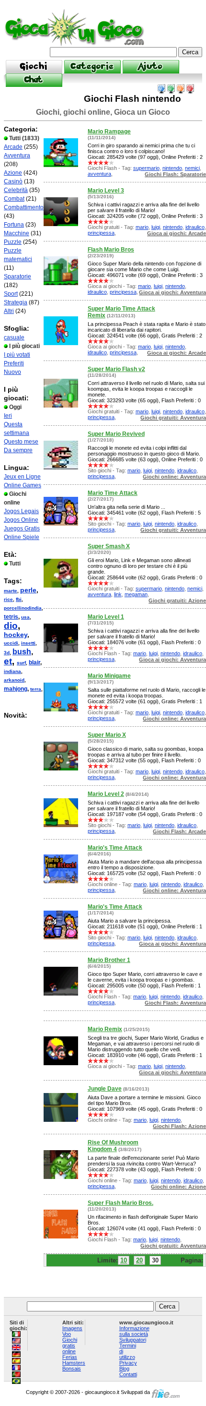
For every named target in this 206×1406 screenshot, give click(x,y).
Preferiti (14, 363)
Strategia (15, 302)
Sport (11, 293)
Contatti (128, 1374)
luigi (155, 227)
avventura (99, 174)
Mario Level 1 (106, 616)
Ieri (8, 415)
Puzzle (13, 242)
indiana (12, 671)
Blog (124, 1368)
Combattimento (24, 207)
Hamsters (73, 1363)
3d (7, 652)
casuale (14, 337)
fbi (19, 599)
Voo (66, 1334)
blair (34, 662)
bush (21, 652)
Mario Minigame (109, 676)
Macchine (16, 233)
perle (28, 590)
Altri (9, 311)
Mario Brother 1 (109, 960)
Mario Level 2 (106, 794)
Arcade (13, 147)
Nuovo (12, 372)
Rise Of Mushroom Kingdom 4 (113, 1146)
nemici (192, 168)
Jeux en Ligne (22, 476)
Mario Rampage (109, 131)
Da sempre (18, 450)
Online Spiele (21, 537)
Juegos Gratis (22, 528)
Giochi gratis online (69, 1345)
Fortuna (14, 224)
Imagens (72, 1328)
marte (10, 590)
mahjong (15, 688)
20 (139, 1260)
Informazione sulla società (134, 1331)
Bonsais (71, 1368)
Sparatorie (17, 276)
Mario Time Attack (112, 493)
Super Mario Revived (116, 434)
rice (8, 599)
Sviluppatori (132, 1340)
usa (25, 617)
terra (35, 689)
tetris (11, 616)
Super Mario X (107, 735)
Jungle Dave (105, 1088)
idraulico (195, 227)
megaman (136, 594)
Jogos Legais (21, 511)
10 (123, 1260)
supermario (146, 168)
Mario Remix (105, 1029)
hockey (15, 634)
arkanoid (14, 680)
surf (21, 662)
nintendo (172, 168)
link (118, 594)
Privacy (128, 1363)
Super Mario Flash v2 (116, 369)
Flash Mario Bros (111, 249)
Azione (13, 172)
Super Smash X (109, 546)
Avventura (17, 155)
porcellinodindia (23, 608)
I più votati (17, 354)
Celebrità (16, 190)
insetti (28, 643)
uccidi (11, 643)
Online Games (22, 485)
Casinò (13, 181)
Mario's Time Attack (115, 847)
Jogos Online (21, 520)
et (8, 661)
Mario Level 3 (106, 190)
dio (11, 626)
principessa (101, 233)
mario (142, 227)
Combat (14, 198)
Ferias (69, 1357)
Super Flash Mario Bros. (120, 1203)
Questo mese (21, 441)
